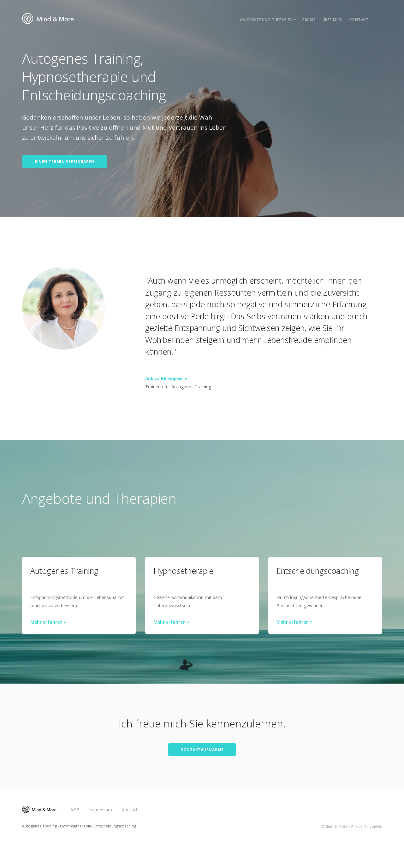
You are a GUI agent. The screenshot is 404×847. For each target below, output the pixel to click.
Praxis (309, 19)
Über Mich (333, 19)
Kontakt (359, 19)
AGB (75, 810)
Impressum (100, 810)
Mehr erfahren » (48, 622)
